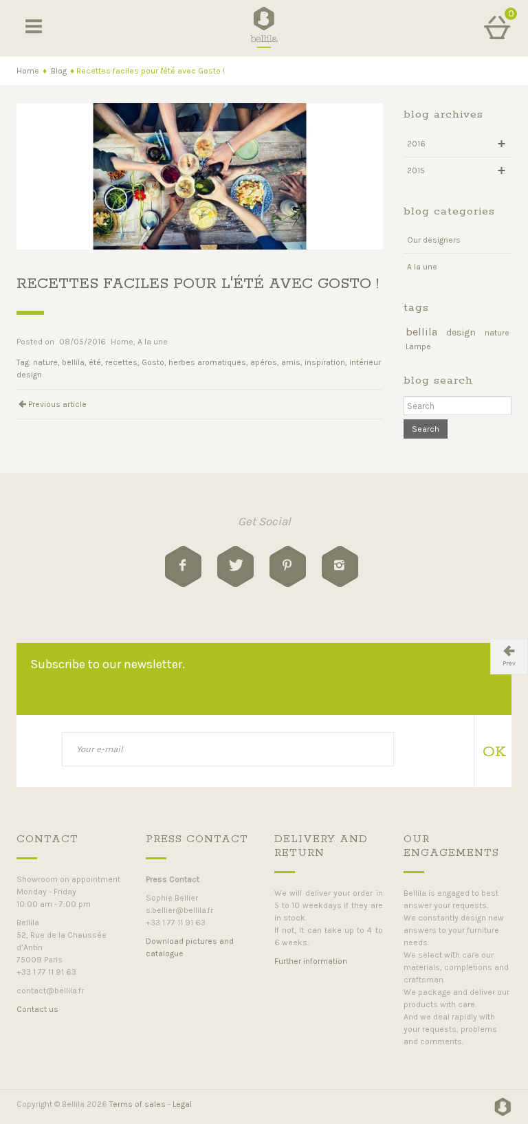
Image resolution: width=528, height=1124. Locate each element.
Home (27, 71)
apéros (263, 362)
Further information (310, 961)
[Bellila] (264, 27)
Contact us (37, 1009)
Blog (59, 71)
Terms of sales (137, 1104)
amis (290, 362)
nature (45, 362)
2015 (416, 170)
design (461, 332)
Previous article (57, 404)
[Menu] (33, 27)
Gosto (153, 362)
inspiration (325, 362)
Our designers (434, 240)
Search (425, 429)
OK (492, 752)
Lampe (418, 346)
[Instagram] (340, 566)
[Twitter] (235, 566)
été (95, 362)
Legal (182, 1104)
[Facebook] (183, 566)
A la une (153, 341)
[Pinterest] (288, 566)
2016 (416, 143)
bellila (73, 362)
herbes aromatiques (207, 362)
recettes (121, 362)
